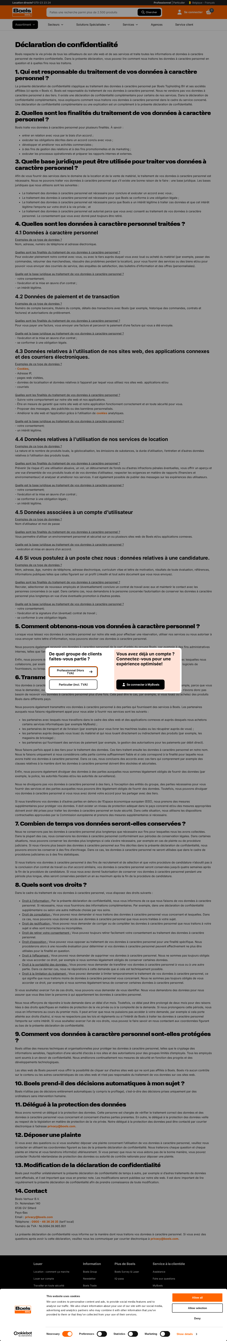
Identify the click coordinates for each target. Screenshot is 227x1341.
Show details (185, 1333)
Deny (197, 1318)
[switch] (102, 1334)
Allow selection (197, 1308)
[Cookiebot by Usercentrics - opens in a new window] (22, 1334)
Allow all (197, 1297)
